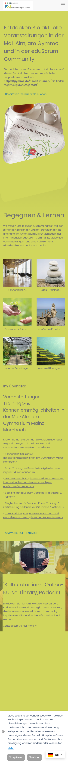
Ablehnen (34, 757)
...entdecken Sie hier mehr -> (20, 626)
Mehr (11, 748)
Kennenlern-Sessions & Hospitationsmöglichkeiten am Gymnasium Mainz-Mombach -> (33, 458)
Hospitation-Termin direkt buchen (25, 94)
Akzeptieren (16, 757)
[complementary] (55, 755)
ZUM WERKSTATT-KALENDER (21, 533)
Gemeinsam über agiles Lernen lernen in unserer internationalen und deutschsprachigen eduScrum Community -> (33, 482)
